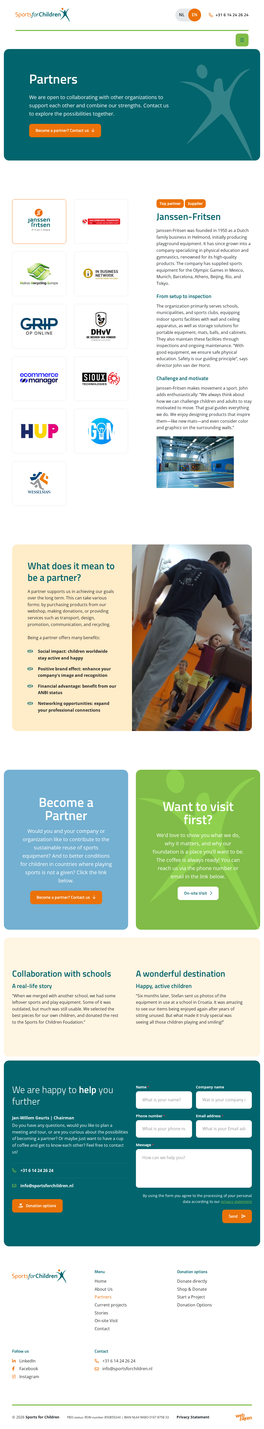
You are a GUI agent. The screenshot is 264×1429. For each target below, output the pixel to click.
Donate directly (192, 1281)
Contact (102, 1328)
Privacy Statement (193, 1417)
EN (194, 15)
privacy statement (236, 1201)
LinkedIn (27, 1361)
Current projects (111, 1305)
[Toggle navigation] (242, 40)
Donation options (41, 1205)
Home (100, 1281)
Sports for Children (42, 1417)
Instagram (29, 1376)
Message (145, 1144)
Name (142, 1087)
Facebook (28, 1369)
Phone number (150, 1115)
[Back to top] (253, 1418)
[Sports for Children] (42, 15)
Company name (210, 1087)
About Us (104, 1289)
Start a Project (191, 1297)
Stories (101, 1313)
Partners (103, 1297)
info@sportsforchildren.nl (46, 1185)
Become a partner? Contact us (62, 130)
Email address (209, 1115)
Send (234, 1216)
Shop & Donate (192, 1289)
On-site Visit (195, 893)
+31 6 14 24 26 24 (36, 1170)
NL (182, 15)
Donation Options (194, 1305)
